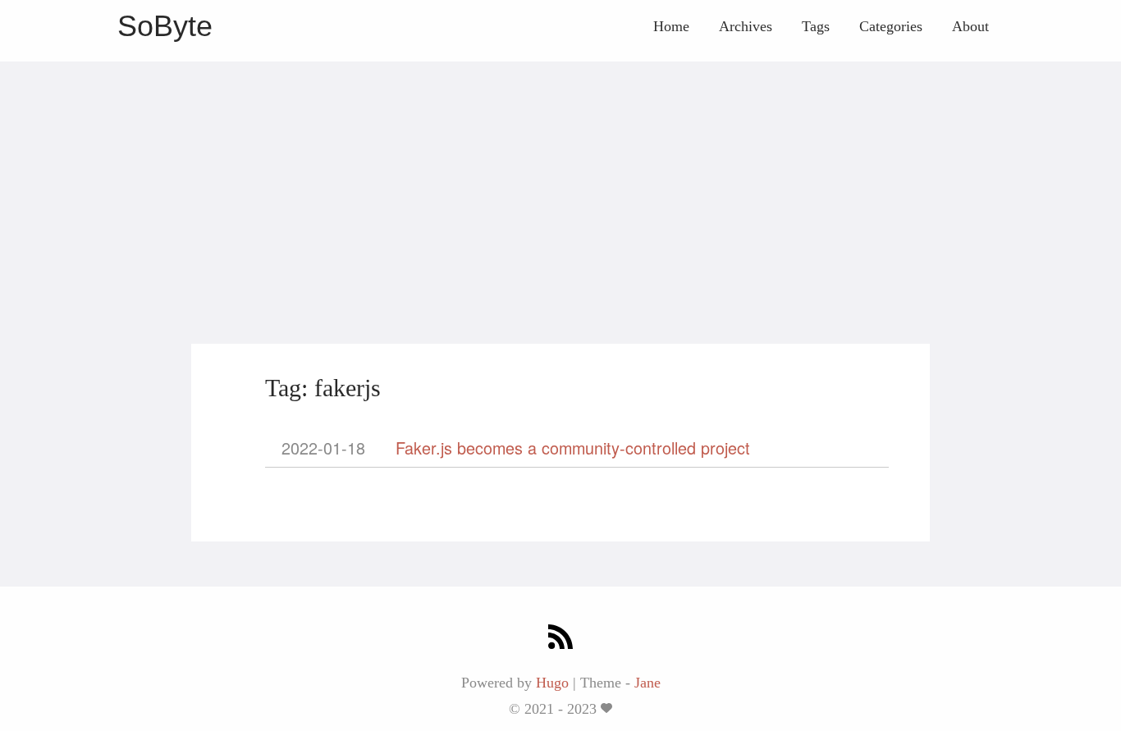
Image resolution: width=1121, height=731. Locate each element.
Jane (647, 682)
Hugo (552, 682)
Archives (745, 26)
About (970, 26)
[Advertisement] (560, 176)
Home (671, 26)
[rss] (560, 638)
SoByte (165, 26)
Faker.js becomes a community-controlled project (573, 447)
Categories (890, 26)
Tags (816, 26)
